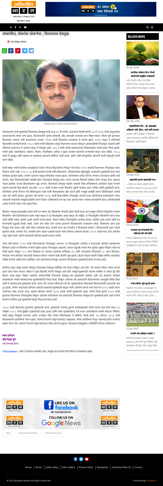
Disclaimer (102, 467)
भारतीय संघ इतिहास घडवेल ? (142, 333)
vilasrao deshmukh (27, 432)
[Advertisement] (61, 375)
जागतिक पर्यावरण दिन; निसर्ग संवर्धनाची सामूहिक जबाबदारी (143, 74)
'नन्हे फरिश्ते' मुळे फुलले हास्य (142, 283)
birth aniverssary (53, 432)
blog (8, 432)
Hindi (28, 20)
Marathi (20, 20)
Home (28, 467)
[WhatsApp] (4, 50)
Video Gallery (68, 467)
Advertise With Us (121, 467)
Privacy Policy (86, 467)
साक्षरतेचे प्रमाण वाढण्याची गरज (143, 179)
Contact (138, 467)
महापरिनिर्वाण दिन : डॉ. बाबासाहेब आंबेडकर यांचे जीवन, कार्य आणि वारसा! (143, 128)
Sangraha (151, 480)
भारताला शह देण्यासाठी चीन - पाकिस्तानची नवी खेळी (143, 231)
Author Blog (51, 467)
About (38, 467)
